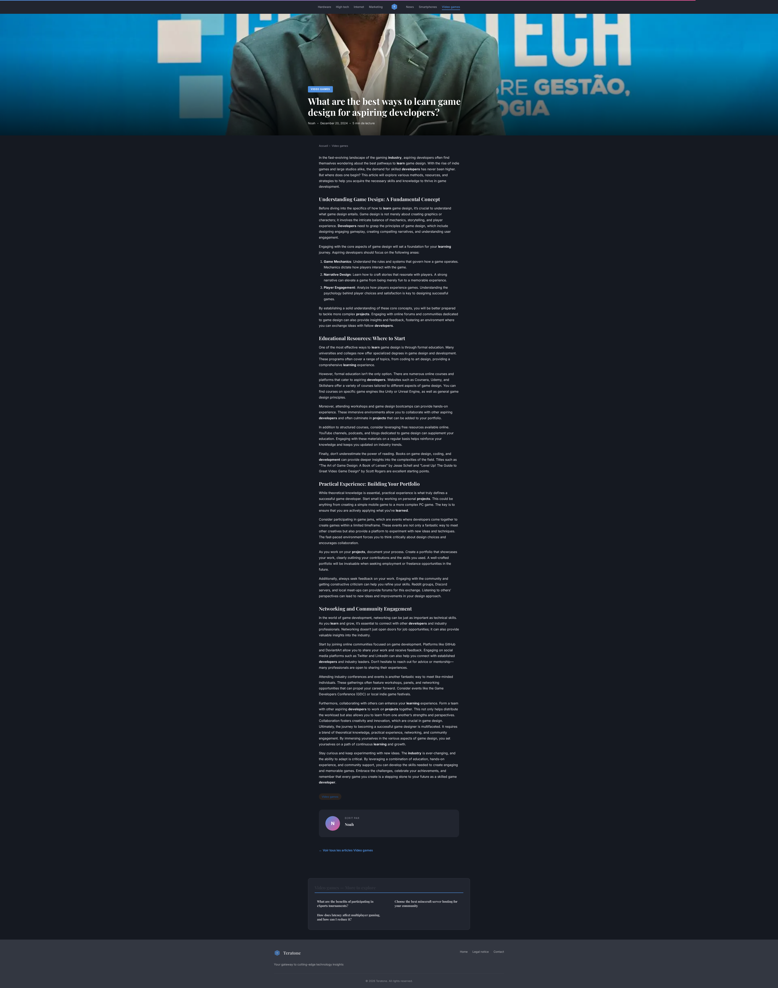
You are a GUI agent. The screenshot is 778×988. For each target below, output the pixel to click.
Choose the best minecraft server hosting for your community (426, 903)
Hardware (324, 7)
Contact (499, 951)
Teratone (292, 953)
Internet (359, 7)
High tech (342, 7)
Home (464, 951)
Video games (451, 7)
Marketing (376, 7)
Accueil (323, 145)
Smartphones (428, 7)
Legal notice (480, 951)
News (410, 7)
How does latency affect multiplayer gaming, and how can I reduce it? (348, 917)
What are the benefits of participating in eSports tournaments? (345, 903)
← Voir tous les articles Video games (346, 850)
